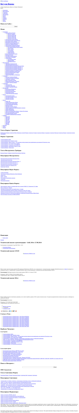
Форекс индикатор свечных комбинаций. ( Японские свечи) (13, 402)
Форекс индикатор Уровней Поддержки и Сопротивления (13, 397)
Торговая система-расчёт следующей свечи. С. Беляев (12, 189)
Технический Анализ (9, 95)
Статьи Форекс (8, 58)
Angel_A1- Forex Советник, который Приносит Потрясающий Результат (18, 339)
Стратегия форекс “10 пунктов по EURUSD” (12, 344)
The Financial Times (12, 59)
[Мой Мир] (13, 311)
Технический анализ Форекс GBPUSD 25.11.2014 (13, 350)
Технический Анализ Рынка (11, 103)
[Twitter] (11, 311)
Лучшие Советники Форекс (11, 86)
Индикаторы (5, 14)
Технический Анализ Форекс (11, 39)
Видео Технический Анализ (11, 53)
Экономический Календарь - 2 (11, 64)
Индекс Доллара (11, 34)
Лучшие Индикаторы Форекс (11, 93)
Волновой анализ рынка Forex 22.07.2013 (11, 353)
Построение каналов (5, 180)
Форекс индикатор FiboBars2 (7, 398)
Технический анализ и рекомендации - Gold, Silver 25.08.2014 (16, 322)
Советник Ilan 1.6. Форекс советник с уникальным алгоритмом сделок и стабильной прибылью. (23, 338)
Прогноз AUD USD (12, 38)
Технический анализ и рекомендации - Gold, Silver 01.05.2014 (16, 323)
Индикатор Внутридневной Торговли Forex (14, 65)
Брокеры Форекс (4, 153)
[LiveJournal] (14, 311)
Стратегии (5, 12)
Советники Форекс (4, 375)
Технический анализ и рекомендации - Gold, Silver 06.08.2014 (16, 319)
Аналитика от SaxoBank (10, 57)
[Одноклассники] (12, 311)
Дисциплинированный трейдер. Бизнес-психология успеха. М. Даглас (15, 190)
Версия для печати (7, 306)
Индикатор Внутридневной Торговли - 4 (14, 69)
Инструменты (6, 11)
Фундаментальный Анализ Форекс (12, 40)
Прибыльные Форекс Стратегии (12, 81)
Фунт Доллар (11, 49)
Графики (5, 17)
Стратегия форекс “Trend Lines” (7, 147)
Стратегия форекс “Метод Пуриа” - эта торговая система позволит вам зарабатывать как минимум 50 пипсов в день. (25, 142)
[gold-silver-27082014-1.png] (29, 253)
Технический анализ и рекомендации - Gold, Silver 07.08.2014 (16, 325)
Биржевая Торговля (9, 99)
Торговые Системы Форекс (11, 106)
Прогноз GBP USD (12, 36)
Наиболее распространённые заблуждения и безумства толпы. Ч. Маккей (16, 191)
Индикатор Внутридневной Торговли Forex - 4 (10, 161)
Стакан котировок (4, 172)
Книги (4, 15)
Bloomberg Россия (11, 61)
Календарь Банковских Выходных (12, 71)
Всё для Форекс (7, 4)
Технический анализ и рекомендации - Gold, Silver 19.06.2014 (16, 324)
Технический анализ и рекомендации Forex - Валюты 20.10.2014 (16, 357)
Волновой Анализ (9, 54)
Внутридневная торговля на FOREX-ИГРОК (10, 194)
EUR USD (7, 116)
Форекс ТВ (7, 101)
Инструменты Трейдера (20, 153)
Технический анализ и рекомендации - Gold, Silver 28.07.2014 (16, 326)
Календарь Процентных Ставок (12, 72)
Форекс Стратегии (29, 132)
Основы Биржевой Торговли (11, 104)
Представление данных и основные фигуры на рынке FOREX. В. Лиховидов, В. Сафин (19, 186)
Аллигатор (3, 179)
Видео (4, 16)
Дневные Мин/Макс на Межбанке (12, 74)
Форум (4, 21)
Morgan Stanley (11, 60)
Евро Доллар (10, 48)
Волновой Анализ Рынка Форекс (12, 42)
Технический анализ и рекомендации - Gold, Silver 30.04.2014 (16, 320)
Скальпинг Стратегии (10, 79)
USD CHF (7, 118)
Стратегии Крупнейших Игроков (12, 46)
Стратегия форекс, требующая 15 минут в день (10, 146)
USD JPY (7, 120)
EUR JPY (7, 124)
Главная (2, 239)
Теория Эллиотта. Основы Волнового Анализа (15, 107)
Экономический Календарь (11, 63)
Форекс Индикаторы (9, 110)
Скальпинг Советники (10, 85)
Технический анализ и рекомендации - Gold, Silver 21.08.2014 (16, 317)
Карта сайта (5, 237)
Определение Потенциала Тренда (12, 45)
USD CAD (7, 121)
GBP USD (7, 117)
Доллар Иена (10, 50)
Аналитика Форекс (7, 247)
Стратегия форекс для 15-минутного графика (10, 143)
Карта (4, 20)
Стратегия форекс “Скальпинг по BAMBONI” (10, 144)
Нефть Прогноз (11, 52)
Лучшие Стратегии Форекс (11, 82)
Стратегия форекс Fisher (6, 139)
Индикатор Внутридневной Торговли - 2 (14, 67)
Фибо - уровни (4, 176)
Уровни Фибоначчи (9, 108)
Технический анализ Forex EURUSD (10, 356)
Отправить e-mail (6, 308)
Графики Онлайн (11, 153)
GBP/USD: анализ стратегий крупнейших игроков (13, 359)
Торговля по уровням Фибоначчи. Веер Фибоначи (11, 173)
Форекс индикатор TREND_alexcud (8, 394)
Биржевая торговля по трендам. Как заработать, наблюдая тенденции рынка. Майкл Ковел (20, 193)
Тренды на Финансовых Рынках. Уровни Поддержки (16, 111)
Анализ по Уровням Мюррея (11, 43)
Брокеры (5, 19)
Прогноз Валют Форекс (10, 32)
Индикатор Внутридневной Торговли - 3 (14, 68)
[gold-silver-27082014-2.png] (29, 280)
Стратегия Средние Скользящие (12, 78)
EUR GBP (7, 122)
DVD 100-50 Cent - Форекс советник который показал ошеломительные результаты (18, 383)
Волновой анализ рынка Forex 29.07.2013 (11, 355)
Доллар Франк (11, 51)
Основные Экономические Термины (13, 114)
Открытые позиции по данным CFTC (13, 70)
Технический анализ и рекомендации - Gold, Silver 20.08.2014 (16, 318)
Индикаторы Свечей (9, 90)
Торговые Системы (9, 97)
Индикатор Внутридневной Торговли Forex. (10, 158)
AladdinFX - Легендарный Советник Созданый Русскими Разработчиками (16, 385)
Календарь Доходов (9, 73)
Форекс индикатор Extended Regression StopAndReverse (12, 396)
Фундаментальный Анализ (11, 56)
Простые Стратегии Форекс (11, 77)
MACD (66, 269)
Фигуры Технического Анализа (12, 112)
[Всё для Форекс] (4, 1)
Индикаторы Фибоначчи (10, 89)
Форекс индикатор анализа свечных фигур (10, 400)
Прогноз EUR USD (12, 35)
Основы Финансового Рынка (11, 102)
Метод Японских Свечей (10, 80)
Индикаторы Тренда (9, 92)
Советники (5, 13)
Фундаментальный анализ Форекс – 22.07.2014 (13, 351)
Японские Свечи (9, 105)
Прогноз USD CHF (12, 37)
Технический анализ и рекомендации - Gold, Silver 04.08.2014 (16, 316)
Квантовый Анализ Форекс (11, 41)
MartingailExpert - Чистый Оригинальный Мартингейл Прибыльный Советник (17, 386)
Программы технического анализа (8, 177)
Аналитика (5, 10)
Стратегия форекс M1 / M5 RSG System (9, 140)
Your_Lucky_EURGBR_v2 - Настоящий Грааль (10, 387)
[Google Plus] (16, 311)
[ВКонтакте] (9, 311)
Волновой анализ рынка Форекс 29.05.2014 (12, 360)
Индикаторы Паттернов (10, 91)
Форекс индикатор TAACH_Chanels (8, 401)
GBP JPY (7, 123)
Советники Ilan (8, 84)
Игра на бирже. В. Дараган (6, 187)
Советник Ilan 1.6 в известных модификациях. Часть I (12, 389)
